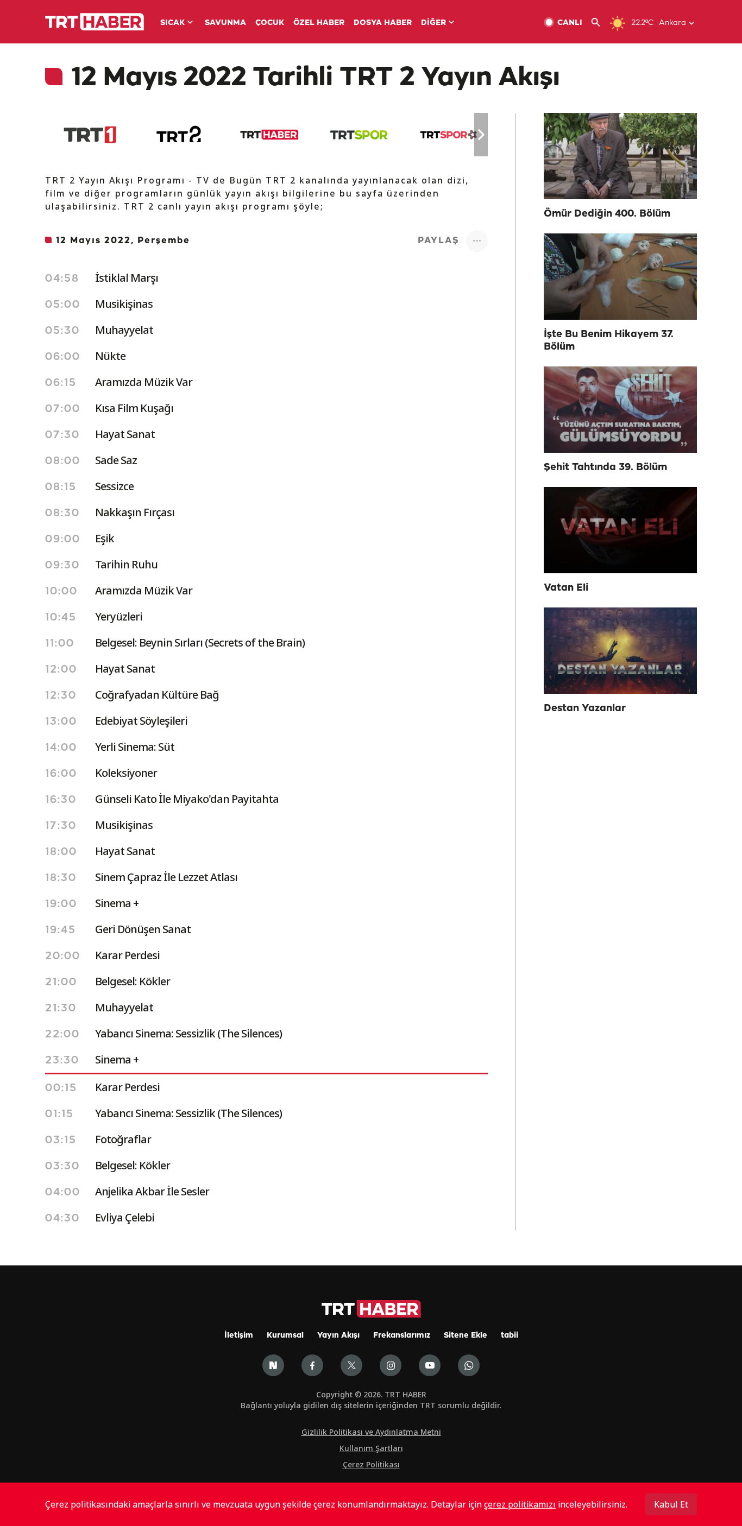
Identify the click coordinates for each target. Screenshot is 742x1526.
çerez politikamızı (520, 1504)
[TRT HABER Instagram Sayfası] (390, 1365)
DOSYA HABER (383, 23)
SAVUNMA (225, 23)
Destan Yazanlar (585, 708)
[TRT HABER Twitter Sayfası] (351, 1365)
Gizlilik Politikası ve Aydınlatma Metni (371, 1432)
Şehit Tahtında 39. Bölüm (605, 467)
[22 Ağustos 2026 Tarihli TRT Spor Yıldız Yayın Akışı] (448, 134)
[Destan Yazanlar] (620, 650)
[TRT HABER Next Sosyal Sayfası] (273, 1365)
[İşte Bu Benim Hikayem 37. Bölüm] (620, 276)
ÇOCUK (269, 23)
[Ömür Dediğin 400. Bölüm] (620, 156)
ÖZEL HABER (318, 23)
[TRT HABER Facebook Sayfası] (312, 1365)
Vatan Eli (566, 587)
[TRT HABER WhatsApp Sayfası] (469, 1365)
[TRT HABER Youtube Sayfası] (430, 1365)
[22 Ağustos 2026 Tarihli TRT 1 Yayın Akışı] (90, 134)
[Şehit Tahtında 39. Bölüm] (620, 409)
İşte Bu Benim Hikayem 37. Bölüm (609, 340)
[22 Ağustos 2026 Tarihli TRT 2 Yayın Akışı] (179, 134)
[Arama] (599, 22)
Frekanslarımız (401, 1336)
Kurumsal (285, 1336)
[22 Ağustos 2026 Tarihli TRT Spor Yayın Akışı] (359, 134)
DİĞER (433, 23)
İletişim (238, 1336)
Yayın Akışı (338, 1336)
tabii (509, 1336)
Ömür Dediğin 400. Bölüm (607, 213)
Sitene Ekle (465, 1336)
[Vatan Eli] (620, 530)
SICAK (172, 23)
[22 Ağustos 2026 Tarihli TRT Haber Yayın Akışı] (269, 134)
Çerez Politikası (371, 1464)
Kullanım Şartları (371, 1448)
